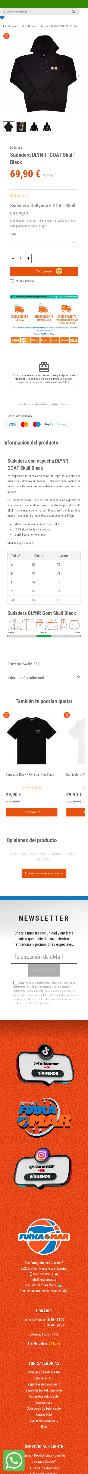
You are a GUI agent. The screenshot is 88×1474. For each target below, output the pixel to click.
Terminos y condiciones (44, 1467)
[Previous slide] (9, 76)
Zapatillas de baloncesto (44, 1384)
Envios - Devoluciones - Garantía (44, 1455)
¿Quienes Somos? (44, 1461)
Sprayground (43, 1402)
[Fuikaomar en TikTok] (44, 1065)
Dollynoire (16, 147)
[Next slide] (78, 76)
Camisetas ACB (44, 1378)
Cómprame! (44, 271)
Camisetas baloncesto (44, 1396)
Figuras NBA (44, 1414)
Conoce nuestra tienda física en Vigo (44, 1291)
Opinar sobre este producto (44, 873)
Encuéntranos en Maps (41, 1285)
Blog (44, 1426)
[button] (8, 126)
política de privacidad (38, 1003)
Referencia (14, 664)
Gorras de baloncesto (44, 1420)
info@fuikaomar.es (44, 1280)
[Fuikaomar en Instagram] (44, 1168)
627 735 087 (41, 1274)
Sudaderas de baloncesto (44, 1408)
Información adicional (26, 678)
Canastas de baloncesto (44, 1372)
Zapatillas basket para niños (44, 1390)
